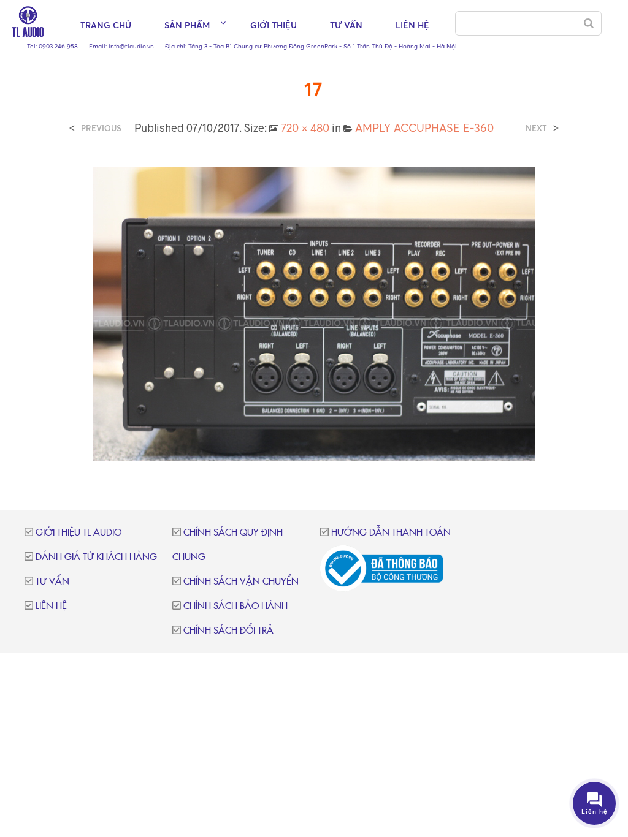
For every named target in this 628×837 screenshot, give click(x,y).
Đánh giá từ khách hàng (96, 557)
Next (536, 128)
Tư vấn (346, 25)
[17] (314, 312)
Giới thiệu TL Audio (78, 533)
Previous (101, 128)
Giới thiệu (273, 25)
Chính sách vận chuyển (241, 582)
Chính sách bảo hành (235, 606)
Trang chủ (105, 25)
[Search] (588, 23)
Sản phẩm (187, 25)
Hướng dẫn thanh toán (391, 533)
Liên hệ (412, 25)
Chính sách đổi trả (228, 631)
